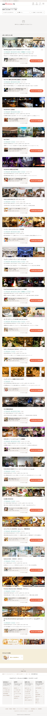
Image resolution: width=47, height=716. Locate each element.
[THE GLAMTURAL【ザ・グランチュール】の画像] (23, 192)
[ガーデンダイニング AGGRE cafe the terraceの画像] (23, 312)
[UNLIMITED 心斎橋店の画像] (23, 102)
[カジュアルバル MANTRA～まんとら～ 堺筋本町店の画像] (23, 522)
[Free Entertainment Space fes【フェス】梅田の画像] (23, 282)
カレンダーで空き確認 (37, 60)
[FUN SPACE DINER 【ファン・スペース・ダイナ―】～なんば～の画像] (23, 462)
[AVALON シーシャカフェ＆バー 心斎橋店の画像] (23, 432)
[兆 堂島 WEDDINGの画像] (23, 492)
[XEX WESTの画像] (23, 132)
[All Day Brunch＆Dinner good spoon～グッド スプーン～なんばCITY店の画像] (23, 611)
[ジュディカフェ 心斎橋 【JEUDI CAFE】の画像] (23, 372)
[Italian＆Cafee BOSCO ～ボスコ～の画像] (23, 552)
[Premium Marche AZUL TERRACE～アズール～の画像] (23, 582)
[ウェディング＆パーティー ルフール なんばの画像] (23, 252)
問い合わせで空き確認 (37, 210)
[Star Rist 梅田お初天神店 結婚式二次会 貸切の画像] (23, 72)
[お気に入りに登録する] (42, 50)
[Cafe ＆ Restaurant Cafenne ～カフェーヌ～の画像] (23, 342)
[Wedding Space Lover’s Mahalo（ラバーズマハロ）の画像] (23, 42)
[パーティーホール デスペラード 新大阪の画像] (23, 222)
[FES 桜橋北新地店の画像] (23, 402)
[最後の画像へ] (42, 42)
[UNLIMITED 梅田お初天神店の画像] (23, 162)
